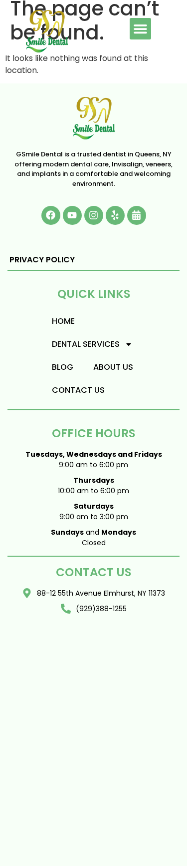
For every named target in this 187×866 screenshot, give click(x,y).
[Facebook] (50, 215)
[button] (141, 29)
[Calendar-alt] (136, 215)
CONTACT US (78, 390)
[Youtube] (72, 215)
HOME (63, 321)
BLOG (62, 367)
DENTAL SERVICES (86, 344)
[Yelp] (115, 215)
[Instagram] (93, 215)
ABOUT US (113, 367)
